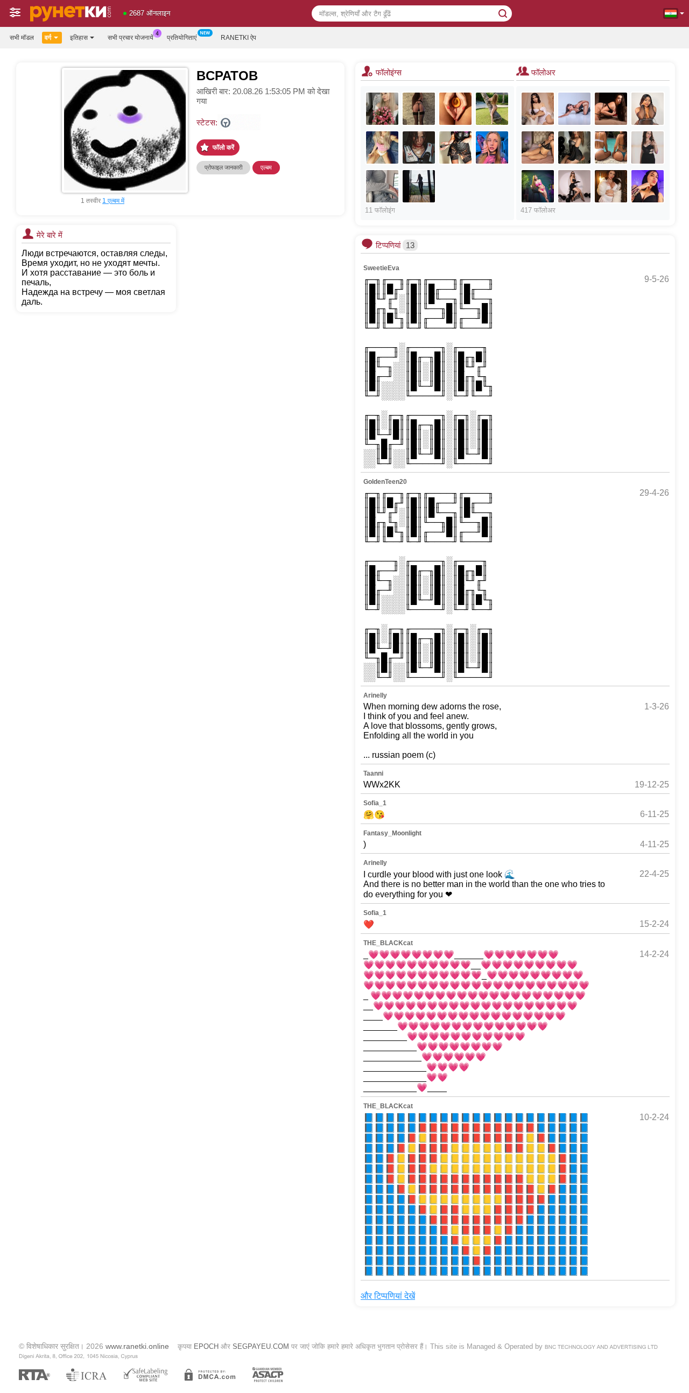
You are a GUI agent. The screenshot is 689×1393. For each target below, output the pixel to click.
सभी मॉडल (22, 37)
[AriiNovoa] (538, 186)
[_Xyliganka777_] (382, 109)
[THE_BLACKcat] (455, 109)
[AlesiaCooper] (574, 147)
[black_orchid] (492, 109)
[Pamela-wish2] (647, 186)
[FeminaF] (455, 147)
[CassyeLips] (611, 186)
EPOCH (206, 1346)
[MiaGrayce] (574, 186)
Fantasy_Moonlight (392, 833)
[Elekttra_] (574, 109)
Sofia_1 (374, 803)
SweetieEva (381, 268)
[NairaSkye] (647, 147)
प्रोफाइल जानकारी (223, 167)
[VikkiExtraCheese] (492, 147)
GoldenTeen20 (385, 482)
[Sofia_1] (382, 147)
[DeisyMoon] (538, 147)
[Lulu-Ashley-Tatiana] (611, 147)
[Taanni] (419, 147)
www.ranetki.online (137, 1346)
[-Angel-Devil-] (419, 186)
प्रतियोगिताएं (181, 37)
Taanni (373, 773)
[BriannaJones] (611, 109)
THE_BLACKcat (388, 943)
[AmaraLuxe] (647, 109)
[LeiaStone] (538, 109)
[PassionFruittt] (382, 186)
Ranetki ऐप (238, 37)
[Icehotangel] (419, 109)
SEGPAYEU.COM (261, 1346)
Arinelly (375, 695)
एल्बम (266, 167)
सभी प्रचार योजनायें (130, 37)
